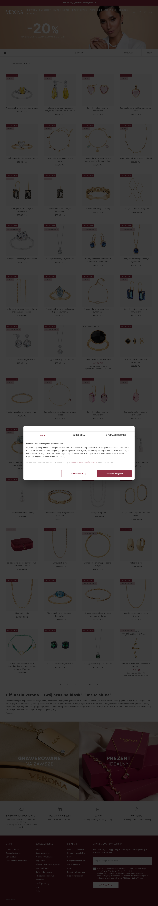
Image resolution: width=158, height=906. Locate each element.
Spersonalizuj (77, 474)
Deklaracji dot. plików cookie (84, 462)
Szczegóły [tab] (79, 435)
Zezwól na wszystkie (114, 474)
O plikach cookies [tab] (116, 435)
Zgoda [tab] (42, 435)
